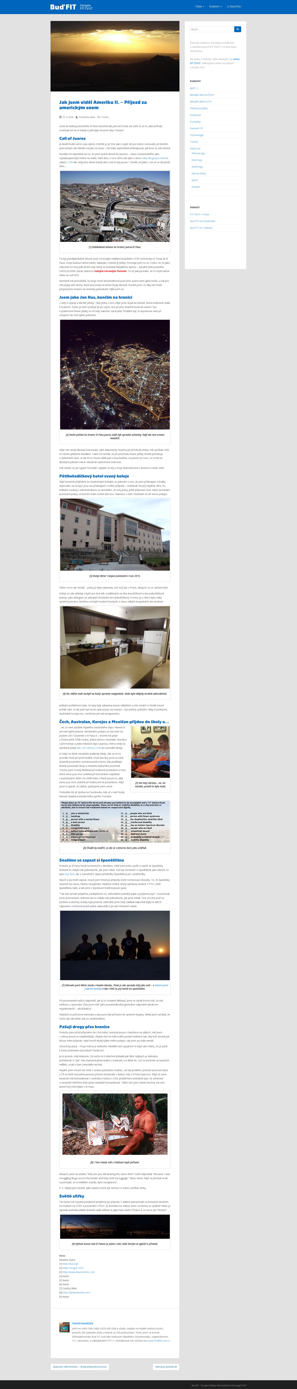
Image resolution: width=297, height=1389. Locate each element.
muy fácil (69, 874)
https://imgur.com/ (73, 1268)
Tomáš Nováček (87, 117)
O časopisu (234, 6)
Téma (198, 6)
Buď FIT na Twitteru (201, 227)
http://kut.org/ (70, 1263)
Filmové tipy (198, 153)
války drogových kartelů (155, 158)
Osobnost (195, 115)
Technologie (197, 135)
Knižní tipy (197, 166)
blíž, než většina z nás (89, 747)
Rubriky (214, 6)
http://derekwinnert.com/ (76, 1292)
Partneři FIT (196, 128)
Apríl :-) (194, 88)
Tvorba (105, 117)
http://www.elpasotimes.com (79, 1272)
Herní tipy (197, 160)
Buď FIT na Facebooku (202, 221)
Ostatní (196, 186)
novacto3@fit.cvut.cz (158, 1340)
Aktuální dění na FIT (201, 101)
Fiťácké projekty (199, 108)
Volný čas (195, 148)
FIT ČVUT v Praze (199, 214)
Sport (195, 180)
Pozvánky (195, 121)
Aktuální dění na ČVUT (202, 94)
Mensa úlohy (199, 173)
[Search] (237, 29)
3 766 (70, 162)
